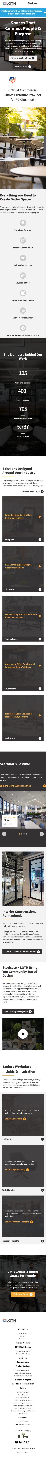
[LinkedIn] (24, 1442)
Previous (4, 834)
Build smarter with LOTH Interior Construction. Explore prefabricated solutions (21, 12)
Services (23, 1388)
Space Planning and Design (22, 1408)
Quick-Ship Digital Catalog (23, 1373)
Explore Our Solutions (21, 57)
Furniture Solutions (23, 1370)
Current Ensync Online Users (20, 1448)
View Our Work (21, 66)
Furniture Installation (22, 1398)
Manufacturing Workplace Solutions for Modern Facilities (21, 616)
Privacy (32, 1448)
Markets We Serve (23, 1343)
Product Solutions (23, 1366)
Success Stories (23, 1362)
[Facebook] (20, 1442)
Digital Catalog (8, 1190)
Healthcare (9, 738)
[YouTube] (27, 1442)
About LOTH (23, 1329)
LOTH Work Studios (23, 1347)
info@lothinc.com (24, 1424)
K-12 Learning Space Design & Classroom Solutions (18, 566)
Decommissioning (23, 1392)
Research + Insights (10, 1241)
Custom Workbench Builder (23, 1376)
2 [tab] (22, 834)
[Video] (23, 1034)
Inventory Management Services (23, 1403)
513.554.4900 (24, 1421)
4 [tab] (26, 834)
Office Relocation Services (23, 1400)
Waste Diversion (23, 1395)
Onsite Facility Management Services (23, 1411)
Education (9, 589)
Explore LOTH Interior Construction (20, 951)
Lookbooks (7, 1139)
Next (42, 834)
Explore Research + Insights (17, 1221)
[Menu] (42, 4)
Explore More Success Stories (15, 786)
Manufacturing (11, 639)
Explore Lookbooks (13, 1118)
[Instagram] (16, 1442)
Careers (23, 1336)
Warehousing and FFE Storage (23, 1406)
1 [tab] (19, 834)
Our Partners (23, 1339)
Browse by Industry (31, 491)
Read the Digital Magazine (16, 1011)
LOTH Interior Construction (23, 1384)
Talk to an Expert (21, 1294)
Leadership (23, 1334)
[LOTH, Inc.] (9, 3)
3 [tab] (24, 834)
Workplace (9, 539)
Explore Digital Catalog (15, 1169)
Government (10, 688)
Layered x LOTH (23, 1414)
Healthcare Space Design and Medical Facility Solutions (18, 715)
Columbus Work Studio (23, 1354)
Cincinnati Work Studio (23, 1351)
